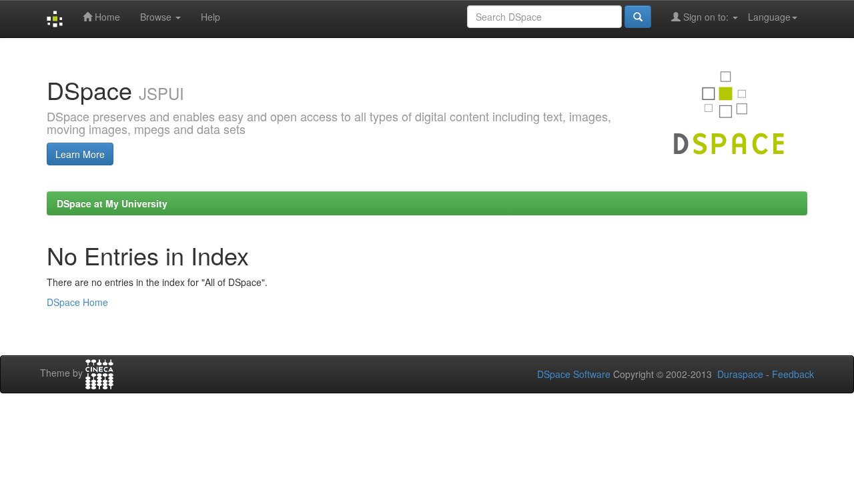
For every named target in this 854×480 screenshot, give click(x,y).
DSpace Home (77, 302)
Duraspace (740, 374)
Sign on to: (706, 16)
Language (769, 16)
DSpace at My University (112, 203)
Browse (157, 16)
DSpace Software (573, 374)
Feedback (793, 374)
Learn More (80, 154)
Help (210, 16)
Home (106, 16)
